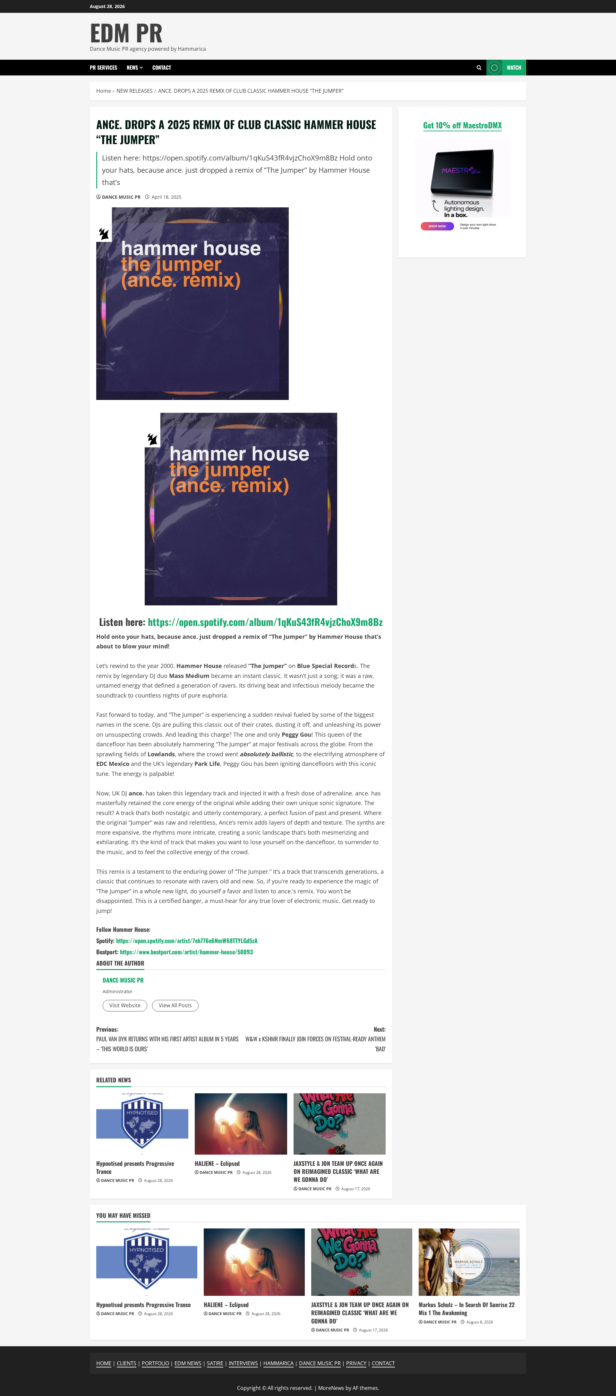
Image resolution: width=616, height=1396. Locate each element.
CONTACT (161, 67)
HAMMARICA (278, 1363)
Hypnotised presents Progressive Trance (135, 1167)
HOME (103, 1363)
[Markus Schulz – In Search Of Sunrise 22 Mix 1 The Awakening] (469, 1262)
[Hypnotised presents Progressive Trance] (142, 1124)
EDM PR (126, 32)
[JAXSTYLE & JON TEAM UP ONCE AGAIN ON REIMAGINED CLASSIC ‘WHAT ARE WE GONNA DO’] (340, 1124)
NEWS (132, 67)
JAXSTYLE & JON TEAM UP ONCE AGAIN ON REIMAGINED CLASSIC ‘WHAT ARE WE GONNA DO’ (338, 1171)
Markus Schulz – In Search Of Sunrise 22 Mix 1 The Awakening (467, 1308)
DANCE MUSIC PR (121, 197)
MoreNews (331, 1388)
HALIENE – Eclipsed (217, 1163)
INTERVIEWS (243, 1363)
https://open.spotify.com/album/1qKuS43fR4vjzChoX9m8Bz (265, 621)
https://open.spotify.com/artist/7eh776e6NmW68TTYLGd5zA (187, 940)
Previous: (167, 1039)
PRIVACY (356, 1363)
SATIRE (215, 1363)
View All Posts (175, 1005)
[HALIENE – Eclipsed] (241, 1124)
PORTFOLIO (155, 1363)
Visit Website (125, 1005)
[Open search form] (479, 67)
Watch (514, 67)
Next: (315, 1039)
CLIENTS (126, 1363)
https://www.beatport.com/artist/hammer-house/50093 (186, 952)
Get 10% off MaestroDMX (462, 125)
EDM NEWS (188, 1363)
